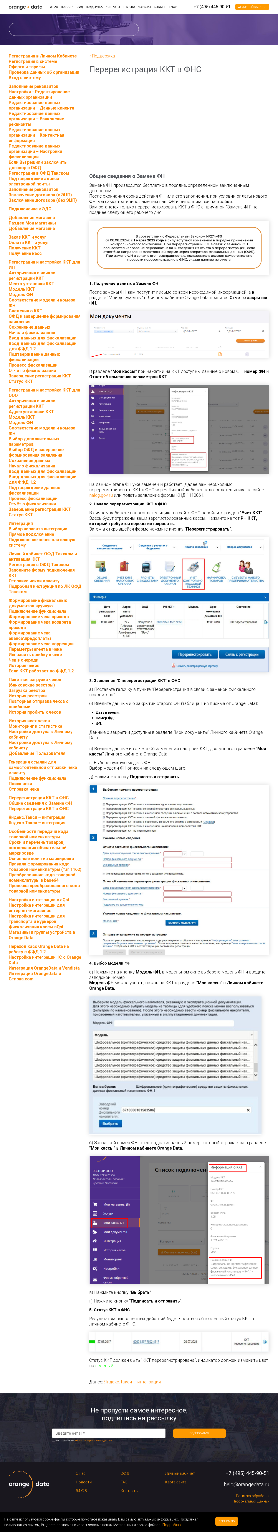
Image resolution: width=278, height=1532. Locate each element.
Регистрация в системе (33, 61)
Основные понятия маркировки (41, 858)
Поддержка (94, 6)
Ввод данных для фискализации (42, 338)
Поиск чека (20, 783)
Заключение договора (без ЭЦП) (43, 200)
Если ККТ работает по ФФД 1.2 (41, 670)
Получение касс (25, 253)
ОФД (80, 6)
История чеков (24, 665)
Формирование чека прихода (39, 616)
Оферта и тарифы (27, 66)
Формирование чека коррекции (41, 643)
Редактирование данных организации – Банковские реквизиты (36, 119)
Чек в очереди (23, 660)
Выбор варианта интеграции (38, 528)
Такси (173, 6)
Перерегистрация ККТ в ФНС (39, 808)
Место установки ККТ (31, 283)
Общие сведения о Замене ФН (40, 803)
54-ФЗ (81, 1490)
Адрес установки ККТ (31, 411)
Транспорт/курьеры (137, 6)
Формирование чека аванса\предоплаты (30, 635)
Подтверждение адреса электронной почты (34, 181)
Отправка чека (24, 789)
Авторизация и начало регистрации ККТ (32, 275)
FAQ (124, 1482)
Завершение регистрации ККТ (40, 375)
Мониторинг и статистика (35, 726)
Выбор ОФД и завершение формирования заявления (36, 452)
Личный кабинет (254, 6)
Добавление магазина (32, 228)
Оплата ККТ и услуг (29, 242)
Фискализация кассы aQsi (36, 926)
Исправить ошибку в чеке (35, 654)
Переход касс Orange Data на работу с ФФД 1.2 (39, 949)
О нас (54, 6)
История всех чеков (29, 720)
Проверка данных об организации (44, 72)
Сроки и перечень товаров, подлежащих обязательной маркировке (37, 848)
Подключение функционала (37, 611)
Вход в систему (25, 77)
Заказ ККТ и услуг (27, 237)
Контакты (113, 6)
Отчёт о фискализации (32, 370)
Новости (67, 6)
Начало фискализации (32, 332)
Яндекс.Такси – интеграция (132, 1382)
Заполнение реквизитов (33, 189)
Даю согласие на (83, 1440)
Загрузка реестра (27, 690)
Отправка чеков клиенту (34, 580)
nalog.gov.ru (101, 495)
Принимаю (226, 1521)
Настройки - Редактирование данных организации (39, 94)
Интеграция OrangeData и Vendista (44, 968)
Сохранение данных (29, 327)
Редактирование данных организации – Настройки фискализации (35, 151)
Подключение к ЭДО (30, 208)
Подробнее (172, 1524)
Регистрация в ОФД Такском (39, 173)
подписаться (199, 1433)
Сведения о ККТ (25, 310)
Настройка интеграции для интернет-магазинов (37, 908)
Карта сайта (176, 1482)
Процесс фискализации (33, 365)
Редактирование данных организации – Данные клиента (41, 105)
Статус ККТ (21, 381)
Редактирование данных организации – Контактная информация (36, 135)
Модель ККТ (22, 289)
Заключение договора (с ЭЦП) (40, 194)
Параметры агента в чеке (35, 649)
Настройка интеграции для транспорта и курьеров (37, 918)
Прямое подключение (31, 534)
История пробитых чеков (35, 712)
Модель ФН (21, 294)
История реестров (28, 695)
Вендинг (160, 6)
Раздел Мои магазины (32, 223)
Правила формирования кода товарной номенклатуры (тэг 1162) (45, 866)
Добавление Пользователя (37, 753)
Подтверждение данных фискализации (34, 357)
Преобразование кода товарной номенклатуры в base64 (42, 877)
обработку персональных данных (93, 1440)
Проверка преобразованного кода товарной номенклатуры (44, 888)
